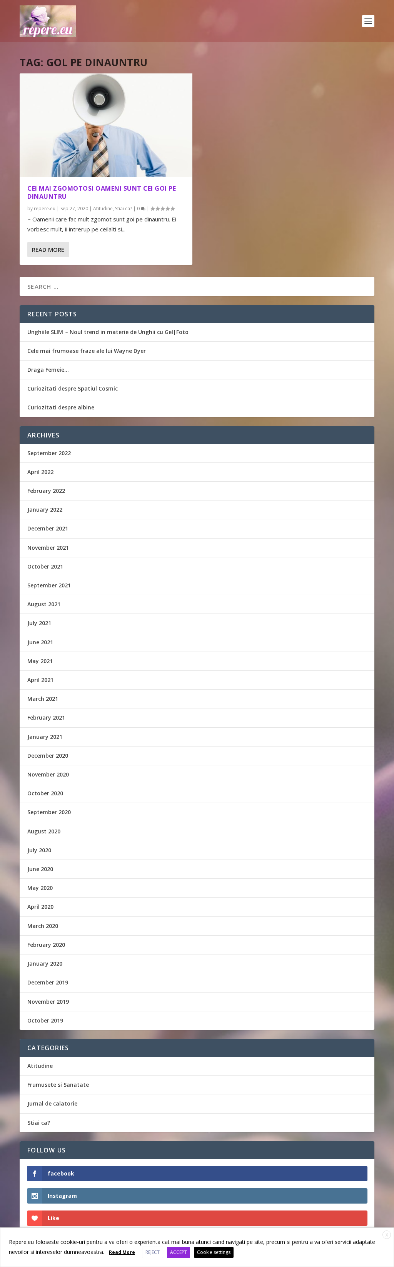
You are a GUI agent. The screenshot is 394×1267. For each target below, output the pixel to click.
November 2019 (48, 1001)
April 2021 (40, 679)
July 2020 (39, 850)
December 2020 (47, 755)
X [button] (387, 1235)
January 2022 (44, 509)
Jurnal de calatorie (52, 1103)
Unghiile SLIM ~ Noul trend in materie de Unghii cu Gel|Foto (108, 332)
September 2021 (49, 585)
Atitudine (103, 208)
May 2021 (40, 661)
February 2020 (46, 944)
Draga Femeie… (48, 369)
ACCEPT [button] (178, 1252)
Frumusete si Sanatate (58, 1084)
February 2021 (46, 717)
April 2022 (40, 472)
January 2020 (44, 963)
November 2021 (48, 547)
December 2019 (47, 982)
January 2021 (44, 736)
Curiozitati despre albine (60, 407)
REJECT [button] (152, 1252)
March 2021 (42, 698)
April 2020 (40, 906)
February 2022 (46, 490)
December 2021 (47, 528)
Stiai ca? (123, 208)
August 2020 (43, 831)
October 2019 (45, 1020)
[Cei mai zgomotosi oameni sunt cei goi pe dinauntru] (106, 125)
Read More (48, 249)
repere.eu (44, 208)
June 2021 (40, 642)
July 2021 (39, 623)
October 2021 (45, 566)
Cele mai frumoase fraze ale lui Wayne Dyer (86, 350)
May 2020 (40, 887)
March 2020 (42, 925)
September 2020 (49, 812)
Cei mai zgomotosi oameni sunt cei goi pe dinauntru (101, 192)
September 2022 (49, 453)
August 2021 (43, 604)
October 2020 (45, 793)
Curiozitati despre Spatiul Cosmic (72, 388)
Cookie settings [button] (213, 1252)
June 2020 (40, 869)
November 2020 (48, 774)
